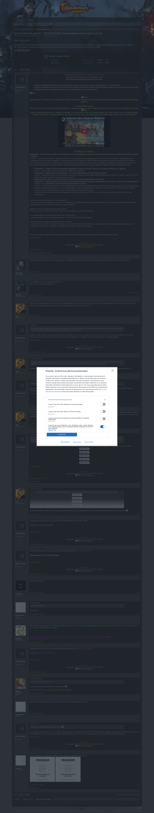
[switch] (103, 404)
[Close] (113, 371)
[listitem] (77, 400)
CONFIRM (62, 434)
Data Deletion (65, 442)
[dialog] (77, 406)
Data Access (77, 442)
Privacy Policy (88, 442)
